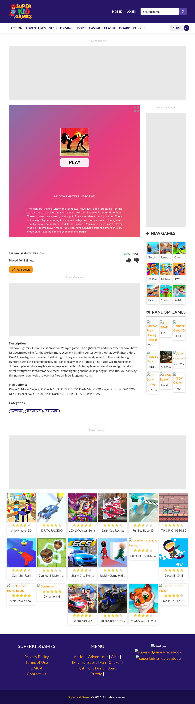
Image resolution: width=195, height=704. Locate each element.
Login (131, 11)
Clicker (115, 662)
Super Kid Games (79, 697)
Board (112, 668)
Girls (115, 656)
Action (16, 411)
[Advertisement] (97, 73)
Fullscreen (23, 269)
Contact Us (36, 673)
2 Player (52, 411)
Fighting (34, 411)
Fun (103, 662)
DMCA (36, 668)
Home (117, 11)
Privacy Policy (36, 656)
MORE (176, 28)
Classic (98, 668)
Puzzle (96, 673)
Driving (78, 662)
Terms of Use (36, 662)
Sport (92, 662)
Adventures (98, 656)
